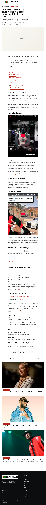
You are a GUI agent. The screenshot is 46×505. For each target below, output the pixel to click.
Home (3, 6)
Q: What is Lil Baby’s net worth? (16, 85)
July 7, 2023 (22, 299)
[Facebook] (3, 485)
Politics (25, 485)
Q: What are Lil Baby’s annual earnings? (17, 89)
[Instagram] (13, 485)
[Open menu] (3, 2)
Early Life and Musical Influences (15, 71)
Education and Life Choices (14, 80)
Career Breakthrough (13, 72)
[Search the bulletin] (43, 2)
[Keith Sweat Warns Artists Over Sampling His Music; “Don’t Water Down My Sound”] (23, 443)
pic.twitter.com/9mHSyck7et (24, 296)
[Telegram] (9, 485)
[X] (5, 485)
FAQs (11, 84)
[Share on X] (18, 352)
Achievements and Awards (14, 74)
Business (25, 479)
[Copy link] (32, 352)
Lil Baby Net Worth (12, 76)
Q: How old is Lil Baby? (14, 87)
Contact (25, 494)
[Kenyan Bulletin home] (11, 2)
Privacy (25, 496)
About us (25, 492)
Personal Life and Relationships (15, 77)
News (25, 477)
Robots (3, 496)
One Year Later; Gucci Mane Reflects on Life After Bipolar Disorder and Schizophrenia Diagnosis (22, 426)
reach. (19, 289)
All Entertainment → (40, 358)
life (20, 310)
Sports (25, 487)
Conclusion (11, 82)
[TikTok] (7, 485)
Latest (3, 492)
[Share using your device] (29, 352)
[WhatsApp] (11, 485)
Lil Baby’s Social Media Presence (15, 79)
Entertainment (7, 6)
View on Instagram (12, 261)
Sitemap (3, 494)
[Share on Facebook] (20, 352)
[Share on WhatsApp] (23, 352)
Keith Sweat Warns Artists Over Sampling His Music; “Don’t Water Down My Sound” (22, 460)
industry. (17, 174)
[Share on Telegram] (26, 352)
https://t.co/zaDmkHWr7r (13, 296)
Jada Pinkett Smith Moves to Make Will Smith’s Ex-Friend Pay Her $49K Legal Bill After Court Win (23, 392)
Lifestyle (25, 483)
